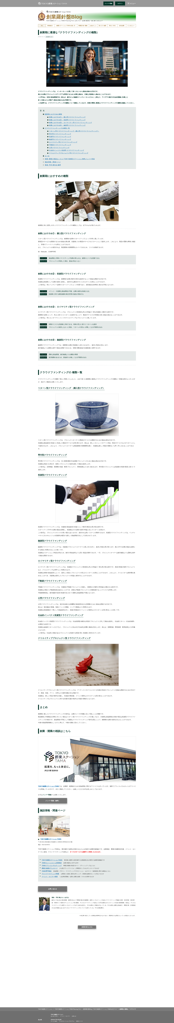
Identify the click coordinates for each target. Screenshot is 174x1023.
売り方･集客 (102, 25)
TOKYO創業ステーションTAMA (48, 786)
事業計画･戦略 (83, 25)
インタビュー (130, 25)
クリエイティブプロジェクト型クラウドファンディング (68, 153)
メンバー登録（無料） (52, 800)
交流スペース (79, 1021)
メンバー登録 (108, 3)
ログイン (120, 3)
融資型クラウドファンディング (60, 139)
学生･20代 (112, 25)
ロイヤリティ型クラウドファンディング (63, 142)
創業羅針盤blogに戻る (87, 927)
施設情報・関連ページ (53, 162)
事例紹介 (50, 25)
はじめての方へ (54, 1016)
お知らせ (74, 1016)
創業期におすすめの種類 (53, 114)
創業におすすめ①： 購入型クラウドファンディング (67, 117)
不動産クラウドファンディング (60, 145)
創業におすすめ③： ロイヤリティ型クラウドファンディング (70, 122)
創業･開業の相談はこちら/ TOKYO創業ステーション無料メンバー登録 (70, 159)
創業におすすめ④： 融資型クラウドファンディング (67, 125)
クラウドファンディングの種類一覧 (57, 128)
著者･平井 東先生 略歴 (53, 165)
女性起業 (121, 25)
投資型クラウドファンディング (60, 136)
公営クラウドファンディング (59, 147)
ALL (42, 25)
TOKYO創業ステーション (57, 1014)
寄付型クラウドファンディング (60, 134)
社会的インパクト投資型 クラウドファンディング (66, 150)
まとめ (47, 156)
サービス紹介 (54, 1021)
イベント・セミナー (65, 1016)
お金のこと (93, 25)
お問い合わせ (52, 889)
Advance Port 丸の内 (56, 1019)
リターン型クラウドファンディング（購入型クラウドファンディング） (74, 131)
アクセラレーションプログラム (66, 1021)
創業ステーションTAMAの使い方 (65, 25)
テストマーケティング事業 (50, 874)
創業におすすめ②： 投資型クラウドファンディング (67, 120)
